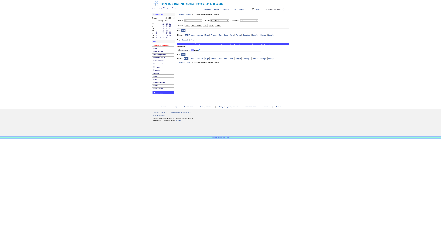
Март (207, 35)
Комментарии (158, 61)
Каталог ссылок (159, 82)
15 (163, 31)
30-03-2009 (184, 50)
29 (170, 31)
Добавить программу (273, 9)
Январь (192, 35)
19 (167, 24)
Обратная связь (251, 107)
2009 (183, 31)
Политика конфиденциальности (180, 112)
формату (235, 44)
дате (209, 44)
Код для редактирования (228, 107)
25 (167, 37)
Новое (241, 10)
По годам (207, 10)
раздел (178, 120)
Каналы (217, 10)
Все (185, 35)
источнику (258, 44)
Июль (232, 35)
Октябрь (255, 35)
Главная (181, 14)
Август (238, 35)
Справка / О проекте (160, 112)
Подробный (195, 40)
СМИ (234, 10)
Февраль (200, 35)
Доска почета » (160, 93)
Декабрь (271, 35)
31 (170, 35)
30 (170, 33)
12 (163, 24)
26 (170, 24)
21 (167, 28)
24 (167, 35)
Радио (155, 76)
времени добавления (222, 44)
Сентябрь (246, 35)
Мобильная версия (159, 115)
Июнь (226, 35)
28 (170, 28)
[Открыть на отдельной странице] (199, 50)
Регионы (226, 10)
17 (163, 35)
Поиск (257, 10)
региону (267, 44)
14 (163, 28)
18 (163, 37)
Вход (175, 107)
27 (170, 26)
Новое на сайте (159, 64)
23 (167, 33)
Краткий (185, 40)
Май (220, 35)
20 (167, 26)
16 (163, 33)
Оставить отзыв (159, 58)
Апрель (213, 35)
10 (160, 35)
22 (167, 31)
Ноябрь (263, 35)
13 (163, 26)
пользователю (246, 44)
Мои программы (159, 54)
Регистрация (188, 107)
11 (160, 37)
